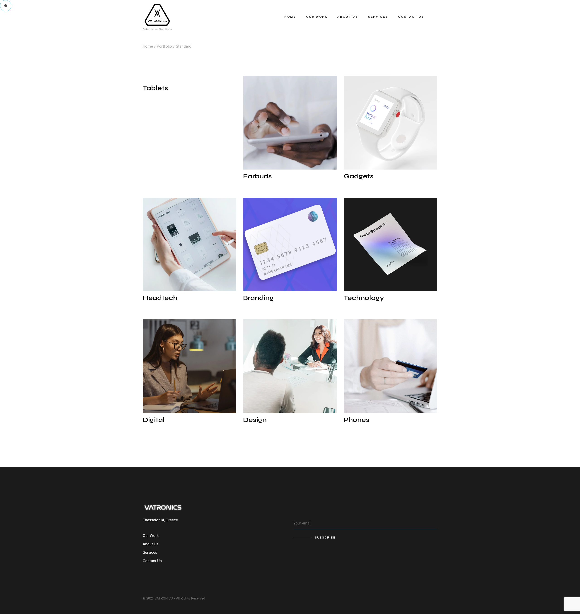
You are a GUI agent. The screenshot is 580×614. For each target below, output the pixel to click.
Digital (154, 420)
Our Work (151, 536)
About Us (150, 544)
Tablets (155, 88)
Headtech (160, 298)
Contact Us (152, 561)
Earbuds (257, 176)
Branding (258, 298)
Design (255, 420)
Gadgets (359, 176)
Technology (364, 298)
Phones (357, 420)
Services (150, 552)
